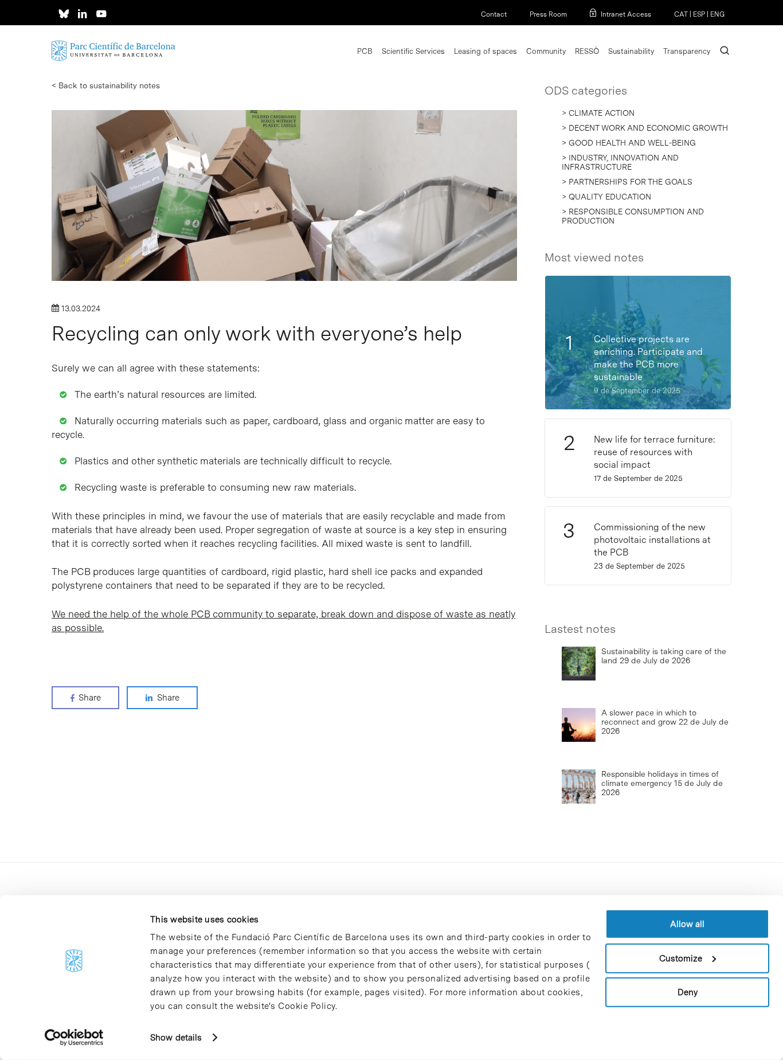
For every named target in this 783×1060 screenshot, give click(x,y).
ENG (717, 14)
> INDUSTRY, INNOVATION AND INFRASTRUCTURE (620, 162)
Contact (494, 14)
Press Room (548, 14)
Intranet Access (626, 14)
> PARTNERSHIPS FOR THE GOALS (627, 181)
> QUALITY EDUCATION (606, 196)
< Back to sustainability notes (106, 85)
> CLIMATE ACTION (598, 113)
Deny (688, 992)
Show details (176, 1037)
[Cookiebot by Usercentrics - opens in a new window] (74, 1037)
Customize (680, 958)
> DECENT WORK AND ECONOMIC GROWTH (645, 127)
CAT (681, 14)
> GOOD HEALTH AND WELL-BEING (629, 142)
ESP (699, 14)
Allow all (687, 924)
